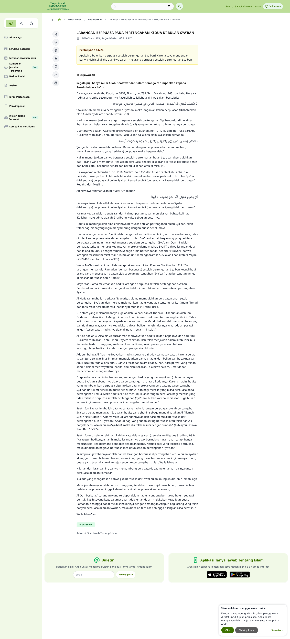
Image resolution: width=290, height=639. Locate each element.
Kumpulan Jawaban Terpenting (23, 67)
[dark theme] (31, 23)
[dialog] (253, 620)
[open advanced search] (169, 6)
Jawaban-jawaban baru (22, 58)
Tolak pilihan (246, 630)
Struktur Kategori (19, 49)
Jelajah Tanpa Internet (23, 117)
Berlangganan (126, 574)
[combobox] (140, 6)
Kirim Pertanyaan (19, 97)
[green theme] (11, 23)
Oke (227, 630)
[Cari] (179, 6)
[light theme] (21, 23)
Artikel (13, 85)
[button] (55, 34)
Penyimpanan (17, 106)
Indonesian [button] (275, 6)
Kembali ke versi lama (22, 126)
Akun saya (15, 37)
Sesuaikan (277, 630)
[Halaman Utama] (59, 19)
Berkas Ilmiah (17, 76)
